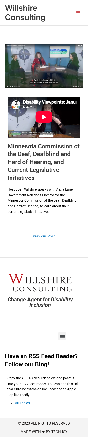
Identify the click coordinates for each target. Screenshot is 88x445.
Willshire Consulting (25, 12)
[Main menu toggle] (78, 13)
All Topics (22, 403)
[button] (62, 336)
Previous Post (44, 236)
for (40, 302)
